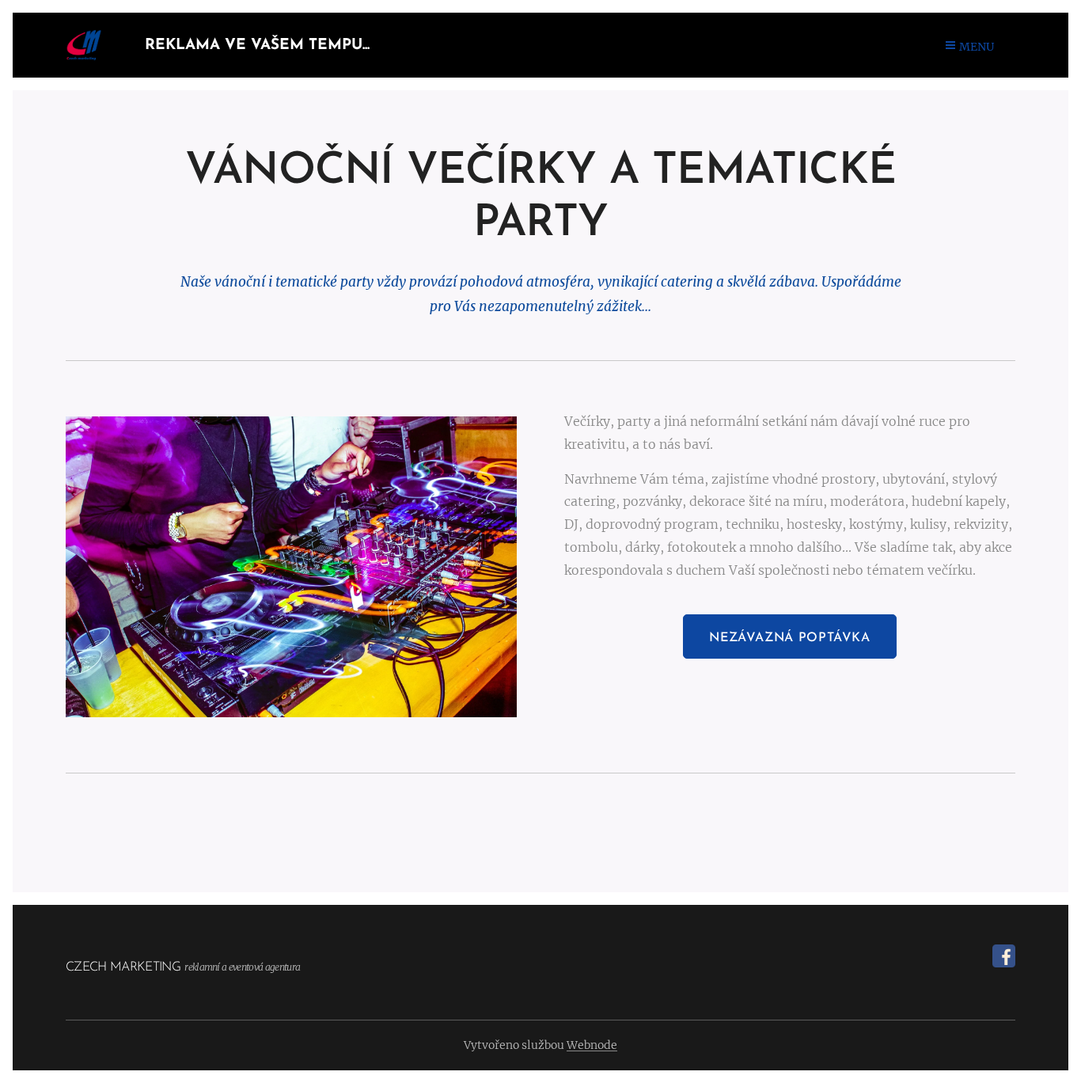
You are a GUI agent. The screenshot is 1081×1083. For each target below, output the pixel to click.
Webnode (592, 1045)
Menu (976, 47)
